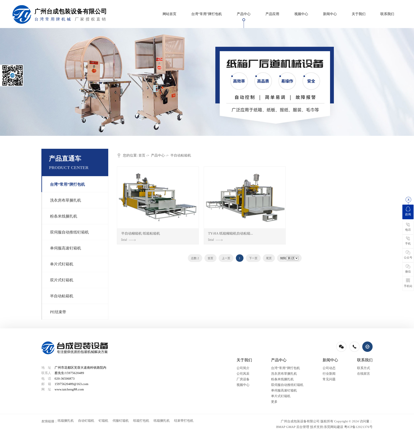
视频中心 (301, 14)
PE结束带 (58, 312)
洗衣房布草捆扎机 (65, 200)
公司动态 (329, 368)
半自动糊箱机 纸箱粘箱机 (140, 233)
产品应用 (272, 14)
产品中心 (244, 14)
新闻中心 (330, 14)
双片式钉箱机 (61, 280)
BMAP (280, 427)
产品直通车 (68, 162)
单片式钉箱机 (61, 264)
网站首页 (169, 14)
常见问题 (329, 379)
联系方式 (363, 368)
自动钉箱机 (86, 420)
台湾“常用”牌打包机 (206, 14)
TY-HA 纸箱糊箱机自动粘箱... (230, 233)
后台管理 (302, 427)
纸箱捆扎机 (66, 420)
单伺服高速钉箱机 (65, 248)
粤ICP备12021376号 (358, 427)
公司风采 (243, 373)
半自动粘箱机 (61, 296)
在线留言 (363, 373)
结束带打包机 (183, 420)
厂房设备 (243, 379)
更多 (274, 401)
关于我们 (358, 14)
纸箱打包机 (141, 420)
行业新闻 (329, 373)
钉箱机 (103, 420)
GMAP (290, 427)
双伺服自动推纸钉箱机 (69, 232)
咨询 (408, 214)
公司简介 (243, 368)
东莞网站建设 (333, 427)
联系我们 (387, 14)
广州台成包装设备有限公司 (300, 421)
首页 (141, 155)
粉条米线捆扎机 (63, 216)
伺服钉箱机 (121, 420)
